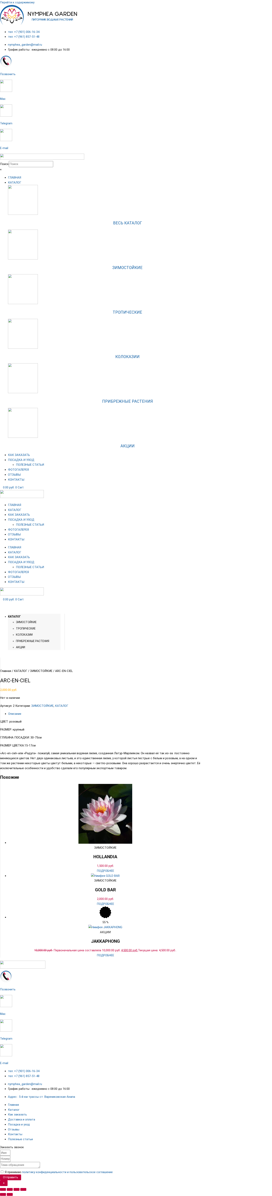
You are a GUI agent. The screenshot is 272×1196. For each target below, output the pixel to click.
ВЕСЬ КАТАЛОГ (127, 223)
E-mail (4, 148)
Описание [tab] (14, 714)
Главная (5, 671)
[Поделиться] (17, 1189)
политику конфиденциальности (44, 1172)
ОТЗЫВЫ (14, 534)
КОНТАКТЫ (16, 539)
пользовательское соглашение (91, 1172)
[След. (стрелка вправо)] (10, 1194)
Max (2, 99)
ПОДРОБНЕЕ (105, 871)
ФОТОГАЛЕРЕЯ (18, 529)
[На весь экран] (10, 1189)
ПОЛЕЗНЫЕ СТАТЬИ (30, 524)
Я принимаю (59, 1172)
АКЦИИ (127, 446)
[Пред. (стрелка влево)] (3, 1194)
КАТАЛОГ (14, 510)
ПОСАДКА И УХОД (21, 519)
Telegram (6, 123)
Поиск (4, 164)
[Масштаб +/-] (3, 1189)
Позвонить (8, 74)
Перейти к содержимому (17, 2)
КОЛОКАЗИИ (127, 356)
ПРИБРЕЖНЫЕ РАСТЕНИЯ (127, 401)
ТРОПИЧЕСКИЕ (127, 312)
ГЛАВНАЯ (14, 505)
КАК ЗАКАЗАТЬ (19, 514)
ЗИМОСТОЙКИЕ (127, 267)
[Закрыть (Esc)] (23, 1189)
